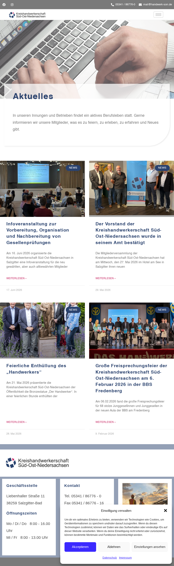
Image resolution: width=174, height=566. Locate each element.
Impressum (125, 557)
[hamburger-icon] (158, 14)
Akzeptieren (80, 547)
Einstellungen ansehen (149, 547)
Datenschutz (109, 557)
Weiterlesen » (16, 278)
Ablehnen (113, 547)
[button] (165, 510)
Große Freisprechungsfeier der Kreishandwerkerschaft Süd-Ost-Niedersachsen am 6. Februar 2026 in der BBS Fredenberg (131, 378)
